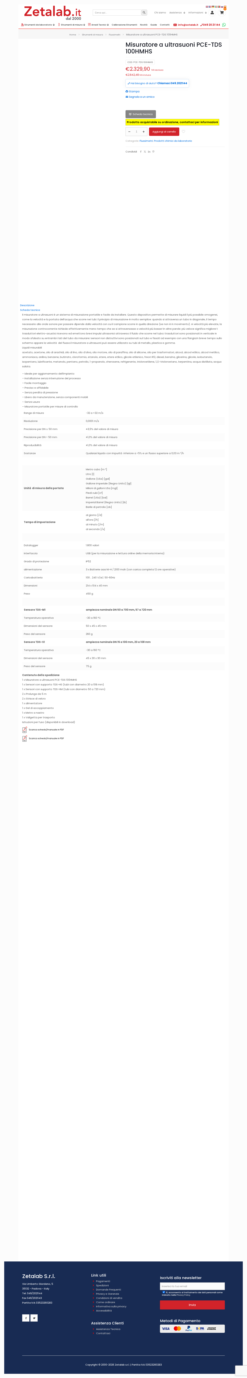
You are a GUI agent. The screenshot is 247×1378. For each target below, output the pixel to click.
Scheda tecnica (143, 114)
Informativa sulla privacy (111, 1306)
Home (72, 34)
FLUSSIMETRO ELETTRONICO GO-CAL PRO (123, 1094)
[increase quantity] (144, 131)
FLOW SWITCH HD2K (123, 849)
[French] (210, 6)
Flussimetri (114, 34)
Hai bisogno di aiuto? (158, 83)
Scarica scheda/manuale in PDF (46, 729)
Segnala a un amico (141, 97)
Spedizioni (102, 1285)
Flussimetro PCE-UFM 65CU (123, 1195)
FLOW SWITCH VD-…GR (123, 947)
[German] (213, 6)
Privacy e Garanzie (107, 1294)
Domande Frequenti (108, 1289)
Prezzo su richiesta (123, 855)
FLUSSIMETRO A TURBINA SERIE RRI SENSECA (123, 898)
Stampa (133, 91)
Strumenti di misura (92, 34)
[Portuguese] (219, 6)
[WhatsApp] (224, 25)
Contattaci (103, 1333)
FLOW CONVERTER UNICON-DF (123, 996)
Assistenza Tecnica (108, 1329)
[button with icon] (25, 1318)
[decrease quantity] (129, 131)
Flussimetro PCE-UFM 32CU (123, 1143)
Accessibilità (104, 1310)
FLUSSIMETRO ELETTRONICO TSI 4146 (124, 1045)
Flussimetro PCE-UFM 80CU (123, 797)
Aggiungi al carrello (164, 131)
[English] (207, 6)
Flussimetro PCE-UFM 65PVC (123, 1247)
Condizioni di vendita (109, 1298)
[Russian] (222, 6)
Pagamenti (103, 1281)
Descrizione (27, 305)
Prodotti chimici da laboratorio (173, 141)
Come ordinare (105, 1302)
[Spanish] (225, 6)
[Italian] (216, 6)
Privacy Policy (183, 1295)
